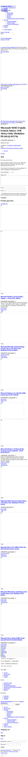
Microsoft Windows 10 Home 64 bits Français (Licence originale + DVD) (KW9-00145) (12, 450)
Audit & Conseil (8, 683)
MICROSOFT (14, 47)
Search (17, 704)
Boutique (6, 675)
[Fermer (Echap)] (1, 754)
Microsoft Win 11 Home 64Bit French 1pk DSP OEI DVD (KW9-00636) (13, 639)
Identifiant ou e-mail (6, 741)
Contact (6, 677)
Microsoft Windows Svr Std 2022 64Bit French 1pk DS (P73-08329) (13, 394)
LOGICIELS (7, 47)
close (2, 732)
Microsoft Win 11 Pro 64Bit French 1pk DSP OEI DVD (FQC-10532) (13, 548)
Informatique (7, 684)
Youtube (6, 698)
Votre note (3, 172)
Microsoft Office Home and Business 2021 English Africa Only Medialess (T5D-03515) (14, 593)
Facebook (6, 696)
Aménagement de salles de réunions (12, 687)
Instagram (6, 697)
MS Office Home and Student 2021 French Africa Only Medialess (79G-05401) (13, 122)
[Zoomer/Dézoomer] (6, 754)
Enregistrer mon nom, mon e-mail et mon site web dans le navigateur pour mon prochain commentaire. (14, 194)
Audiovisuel (7, 688)
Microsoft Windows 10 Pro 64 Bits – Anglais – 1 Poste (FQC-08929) (12, 297)
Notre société (7, 674)
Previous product (5, 51)
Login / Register (8, 726)
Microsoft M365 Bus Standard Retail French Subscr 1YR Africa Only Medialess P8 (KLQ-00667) (12, 348)
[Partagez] (2, 754)
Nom (2, 187)
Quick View (4, 309)
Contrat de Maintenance (9, 685)
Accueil (2, 47)
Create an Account (13, 751)
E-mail (3, 190)
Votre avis (3, 175)
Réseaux (6, 690)
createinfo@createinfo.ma (9, 7)
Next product (4, 88)
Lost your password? (6, 750)
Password (3, 744)
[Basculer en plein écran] (4, 754)
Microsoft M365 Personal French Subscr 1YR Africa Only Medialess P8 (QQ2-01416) (13, 502)
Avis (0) (6, 151)
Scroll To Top (4, 753)
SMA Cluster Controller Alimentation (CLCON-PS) (14, 84)
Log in (2, 747)
